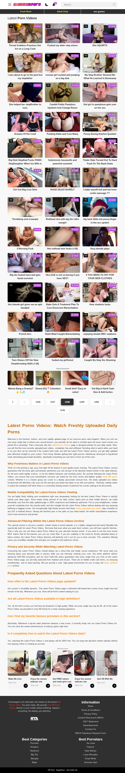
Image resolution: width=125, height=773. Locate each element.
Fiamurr (90, 747)
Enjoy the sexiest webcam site (38, 680)
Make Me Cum (15, 679)
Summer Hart (90, 762)
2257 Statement (90, 721)
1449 (81, 402)
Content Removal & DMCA (90, 717)
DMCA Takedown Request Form (90, 733)
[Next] (110, 402)
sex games (99, 11)
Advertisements (90, 725)
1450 (96, 402)
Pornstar (34, 743)
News (90, 706)
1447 (52, 402)
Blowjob (34, 758)
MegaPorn (60, 770)
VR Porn (51, 770)
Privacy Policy (90, 714)
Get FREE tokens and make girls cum (62, 680)
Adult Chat (62, 11)
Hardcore (34, 750)
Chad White (90, 758)
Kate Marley (90, 750)
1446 (38, 402)
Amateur (34, 747)
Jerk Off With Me (104, 679)
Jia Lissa (90, 743)
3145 (62, 410)
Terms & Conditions (90, 710)
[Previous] (24, 402)
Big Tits (34, 754)
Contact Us (90, 729)
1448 (67, 402)
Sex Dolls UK (71, 770)
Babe (34, 762)
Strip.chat (12, 683)
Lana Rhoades (91, 754)
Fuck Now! (25, 11)
